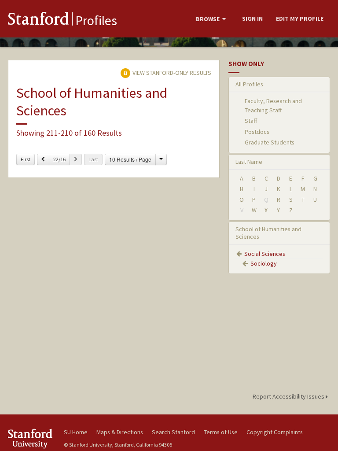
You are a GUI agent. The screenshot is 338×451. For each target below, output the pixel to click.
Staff (251, 121)
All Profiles (249, 84)
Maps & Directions (119, 432)
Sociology (263, 263)
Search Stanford (173, 432)
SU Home (76, 432)
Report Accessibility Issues (289, 396)
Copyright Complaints (274, 432)
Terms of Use (221, 432)
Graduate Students (269, 142)
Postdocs (257, 132)
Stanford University (31, 438)
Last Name (248, 162)
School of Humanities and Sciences (268, 232)
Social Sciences (264, 254)
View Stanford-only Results (171, 73)
